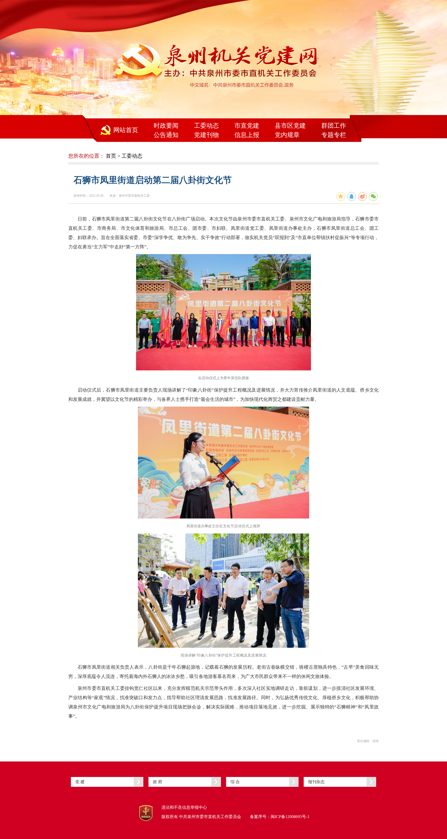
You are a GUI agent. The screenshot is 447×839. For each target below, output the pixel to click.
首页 (111, 156)
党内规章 (287, 135)
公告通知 (166, 135)
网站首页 (125, 130)
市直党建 (246, 125)
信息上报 (246, 135)
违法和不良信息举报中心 (184, 807)
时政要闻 (166, 125)
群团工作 (333, 125)
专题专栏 (333, 135)
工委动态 (206, 125)
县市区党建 (290, 125)
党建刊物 (206, 135)
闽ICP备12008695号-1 (290, 816)
